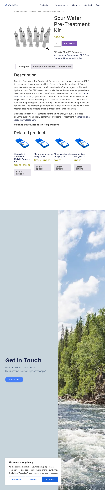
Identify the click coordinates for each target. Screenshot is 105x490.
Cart (98, 5)
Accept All (50, 479)
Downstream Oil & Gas (78, 55)
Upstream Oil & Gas (72, 58)
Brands (24, 11)
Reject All (33, 479)
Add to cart (69, 43)
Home (16, 11)
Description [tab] (23, 66)
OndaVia (32, 11)
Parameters (60, 5)
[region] (33, 471)
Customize (16, 479)
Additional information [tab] (44, 66)
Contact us (14, 379)
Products (44, 5)
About (74, 5)
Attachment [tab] (65, 66)
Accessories (60, 55)
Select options (20, 172)
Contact (88, 5)
